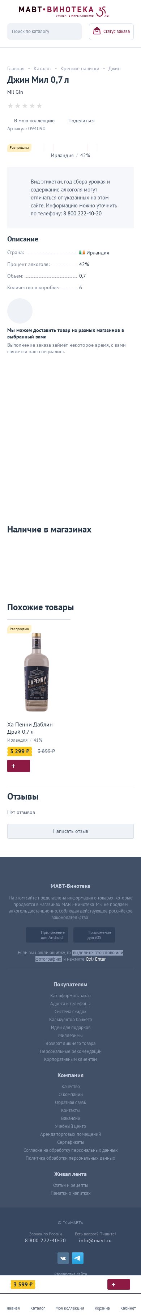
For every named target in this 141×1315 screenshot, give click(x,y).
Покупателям (70, 984)
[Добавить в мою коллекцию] (61, 628)
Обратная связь (70, 1102)
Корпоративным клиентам (70, 1059)
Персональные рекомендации (71, 1051)
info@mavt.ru (95, 1241)
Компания (70, 1075)
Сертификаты (70, 1142)
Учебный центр (70, 1126)
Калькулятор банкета (70, 1020)
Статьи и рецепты (70, 1185)
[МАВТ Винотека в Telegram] (78, 1258)
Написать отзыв (70, 831)
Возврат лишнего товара (70, 1043)
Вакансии (70, 1118)
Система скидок (70, 1012)
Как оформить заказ (70, 996)
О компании (71, 1094)
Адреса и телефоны (70, 1004)
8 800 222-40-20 (82, 213)
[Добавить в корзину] (18, 766)
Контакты (70, 1110)
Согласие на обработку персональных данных (71, 1150)
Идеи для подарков (70, 1027)
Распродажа (19, 148)
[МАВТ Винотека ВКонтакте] (63, 1258)
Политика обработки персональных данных (70, 1158)
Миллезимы (70, 1035)
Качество (70, 1086)
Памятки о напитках (71, 1193)
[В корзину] (118, 1284)
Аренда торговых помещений (70, 1134)
